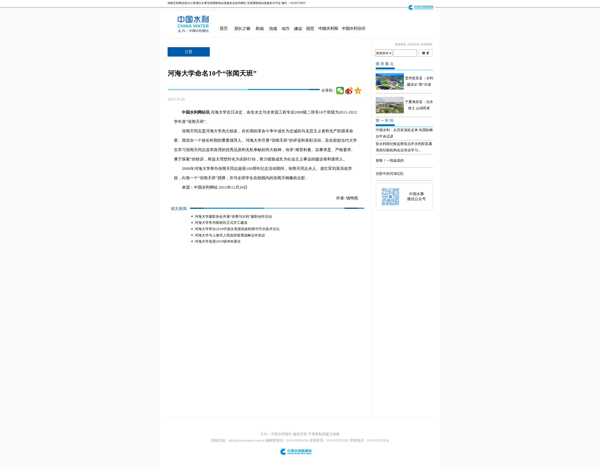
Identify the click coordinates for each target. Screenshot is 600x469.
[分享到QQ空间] (358, 90)
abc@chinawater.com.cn (247, 440)
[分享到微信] (340, 90)
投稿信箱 (413, 44)
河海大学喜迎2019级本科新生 (218, 241)
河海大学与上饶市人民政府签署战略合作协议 (230, 235)
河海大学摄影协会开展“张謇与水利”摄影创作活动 (233, 216)
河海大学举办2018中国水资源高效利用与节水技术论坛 (237, 229)
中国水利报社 (282, 434)
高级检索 (400, 44)
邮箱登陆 (426, 44)
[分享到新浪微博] (349, 90)
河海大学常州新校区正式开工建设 (221, 223)
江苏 (188, 52)
